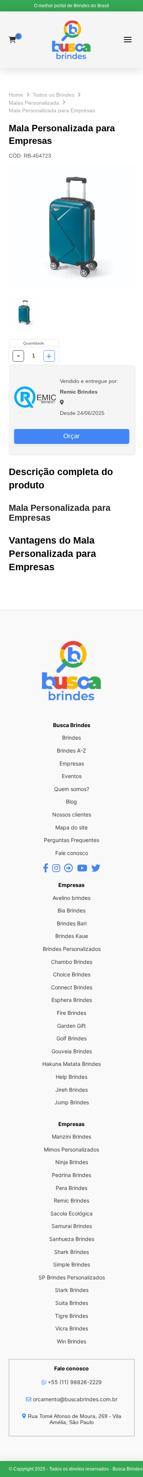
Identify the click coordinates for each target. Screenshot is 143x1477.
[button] (128, 39)
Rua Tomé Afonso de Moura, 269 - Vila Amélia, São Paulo (73, 1419)
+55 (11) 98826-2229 (74, 1382)
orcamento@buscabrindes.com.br (74, 1399)
